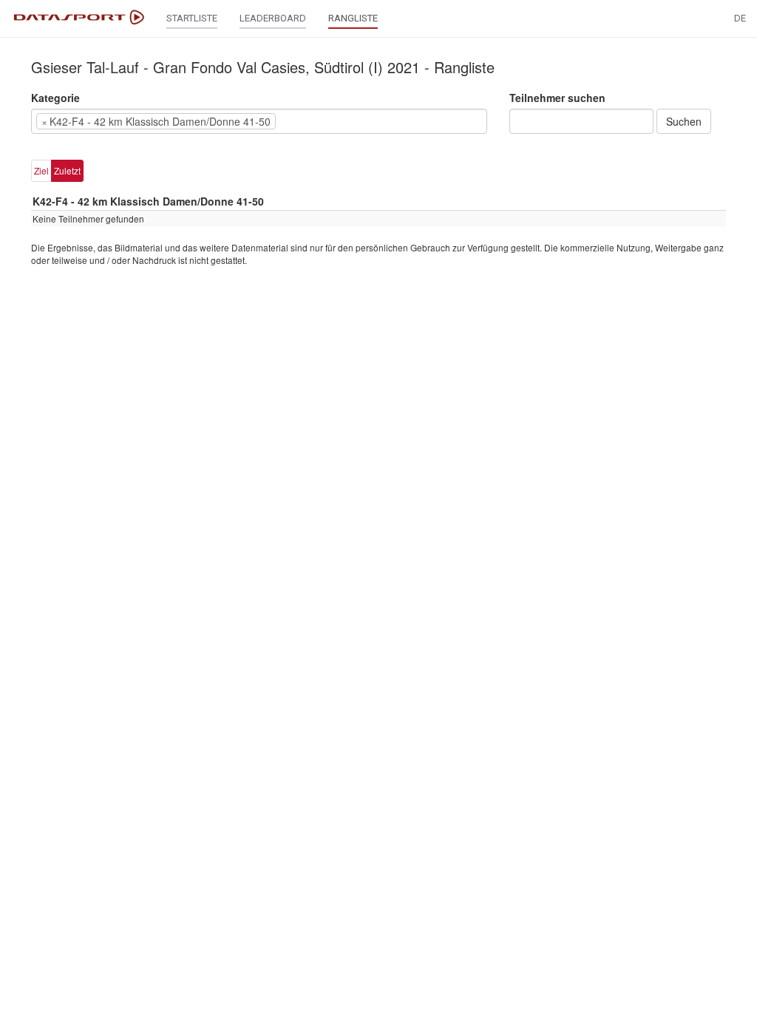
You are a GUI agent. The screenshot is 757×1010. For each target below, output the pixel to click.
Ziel (41, 170)
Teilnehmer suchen (557, 97)
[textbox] (301, 121)
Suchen (684, 121)
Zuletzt (67, 170)
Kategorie (55, 97)
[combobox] (259, 121)
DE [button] (740, 18)
